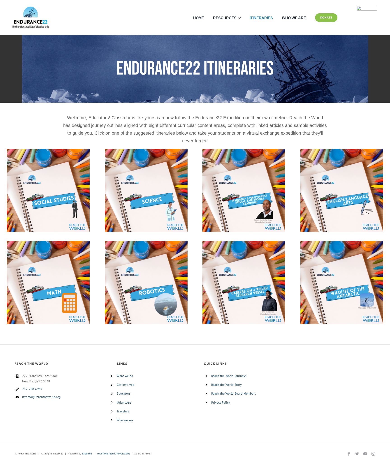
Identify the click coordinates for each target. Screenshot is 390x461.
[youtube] (365, 454)
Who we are (125, 420)
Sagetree (87, 453)
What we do (125, 376)
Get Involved (125, 385)
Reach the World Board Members (233, 393)
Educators (123, 393)
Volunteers (124, 402)
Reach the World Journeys (228, 376)
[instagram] (373, 454)
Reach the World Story (226, 385)
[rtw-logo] (367, 8)
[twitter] (357, 454)
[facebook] (349, 454)
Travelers (123, 411)
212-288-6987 (32, 389)
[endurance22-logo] (30, 8)
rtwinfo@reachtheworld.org (41, 397)
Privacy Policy (220, 402)
